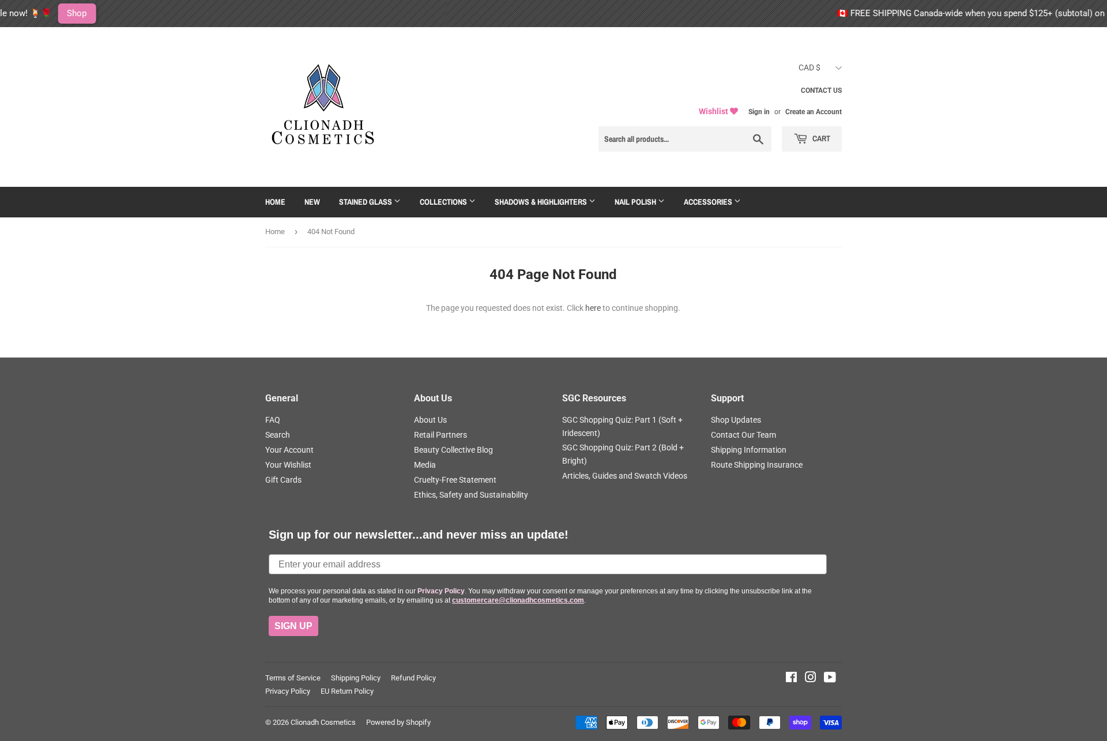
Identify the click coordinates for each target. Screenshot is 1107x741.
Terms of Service (293, 678)
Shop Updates (736, 419)
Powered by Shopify (398, 722)
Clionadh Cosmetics (323, 722)
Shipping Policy (356, 678)
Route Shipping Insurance (757, 464)
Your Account (289, 449)
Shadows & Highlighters (542, 202)
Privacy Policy (287, 691)
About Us (430, 419)
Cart (820, 138)
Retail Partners (440, 434)
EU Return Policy (347, 691)
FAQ (272, 419)
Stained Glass (366, 202)
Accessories (709, 202)
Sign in (759, 112)
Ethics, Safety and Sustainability (471, 494)
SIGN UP (293, 626)
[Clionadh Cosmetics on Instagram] (810, 678)
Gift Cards (283, 479)
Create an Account (813, 112)
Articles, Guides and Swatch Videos (624, 475)
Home (275, 202)
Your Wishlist (288, 464)
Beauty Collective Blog (453, 449)
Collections (444, 202)
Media (425, 464)
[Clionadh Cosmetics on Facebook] (791, 678)
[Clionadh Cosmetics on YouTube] (830, 678)
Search (277, 434)
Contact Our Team (743, 434)
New (312, 202)
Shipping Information (748, 449)
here (593, 308)
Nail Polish (636, 202)
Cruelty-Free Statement (455, 479)
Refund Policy (413, 678)
